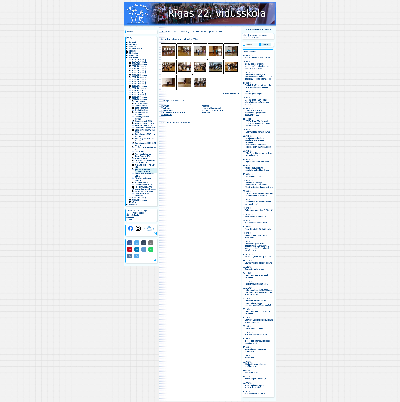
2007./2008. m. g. (139, 99)
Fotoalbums (134, 57)
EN (131, 38)
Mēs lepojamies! (252, 372)
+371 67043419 (137, 213)
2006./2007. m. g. (139, 198)
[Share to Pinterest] (129, 249)
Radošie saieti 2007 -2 (144, 123)
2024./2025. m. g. (139, 62)
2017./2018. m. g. (139, 77)
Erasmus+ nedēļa (254, 183)
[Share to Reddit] (143, 249)
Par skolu (133, 44)
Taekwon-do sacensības (255, 216)
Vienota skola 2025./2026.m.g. (259, 290)
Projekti (132, 51)
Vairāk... (129, 220)
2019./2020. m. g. (139, 73)
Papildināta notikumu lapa (256, 284)
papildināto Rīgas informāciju (258, 79)
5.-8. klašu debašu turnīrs (256, 223)
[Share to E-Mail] (150, 242)
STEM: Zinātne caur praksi (258, 123)
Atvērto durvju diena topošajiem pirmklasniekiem (257, 169)
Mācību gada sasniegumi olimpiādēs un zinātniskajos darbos (257, 102)
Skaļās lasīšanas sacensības (259, 153)
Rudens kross (141, 106)
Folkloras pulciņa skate (256, 185)
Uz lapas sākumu (229, 93)
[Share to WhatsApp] (150, 249)
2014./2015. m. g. (139, 84)
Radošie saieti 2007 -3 (144, 125)
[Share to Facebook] (129, 242)
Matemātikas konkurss (256, 145)
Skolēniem (133, 53)
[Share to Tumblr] (143, 242)
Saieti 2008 (140, 152)
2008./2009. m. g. (139, 97)
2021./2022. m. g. (139, 68)
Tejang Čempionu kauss (255, 269)
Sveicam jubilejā (142, 103)
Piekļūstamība (167, 110)
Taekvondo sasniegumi (256, 195)
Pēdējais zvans (141, 182)
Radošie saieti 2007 (143, 121)
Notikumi (133, 46)
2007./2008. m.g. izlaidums (142, 194)
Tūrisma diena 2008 (143, 185)
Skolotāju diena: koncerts (142, 113)
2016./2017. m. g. (139, 79)
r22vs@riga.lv (132, 215)
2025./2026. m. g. (139, 60)
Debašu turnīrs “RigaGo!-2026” (259, 210)
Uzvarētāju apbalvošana (145, 189)
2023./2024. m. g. (139, 64)
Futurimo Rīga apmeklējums (257, 132)
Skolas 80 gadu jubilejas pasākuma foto (255, 365)
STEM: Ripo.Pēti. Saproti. (257, 121)
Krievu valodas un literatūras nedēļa (143, 155)
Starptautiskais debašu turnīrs (259, 193)
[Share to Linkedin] (136, 249)
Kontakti (133, 204)
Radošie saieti (135, 49)
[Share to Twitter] (136, 242)
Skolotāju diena (141, 110)
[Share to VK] (129, 256)
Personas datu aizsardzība (173, 112)
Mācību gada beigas (254, 94)
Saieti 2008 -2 (141, 163)
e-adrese (130, 217)
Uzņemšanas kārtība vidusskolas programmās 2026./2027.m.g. (256, 113)
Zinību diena (140, 101)
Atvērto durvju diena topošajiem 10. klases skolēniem (254, 140)
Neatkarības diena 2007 (145, 128)
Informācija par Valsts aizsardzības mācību (254, 386)
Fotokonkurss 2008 (143, 187)
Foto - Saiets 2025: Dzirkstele (258, 229)
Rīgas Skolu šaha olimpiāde (257, 162)
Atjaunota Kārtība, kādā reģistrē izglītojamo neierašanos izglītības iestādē (258, 303)
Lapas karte (166, 115)
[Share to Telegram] (136, 256)
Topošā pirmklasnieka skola (257, 58)
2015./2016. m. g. (139, 82)
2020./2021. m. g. (139, 71)
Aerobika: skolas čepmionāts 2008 (142, 170)
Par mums (166, 106)
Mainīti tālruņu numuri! (255, 393)
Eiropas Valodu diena (254, 328)
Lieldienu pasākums (254, 176)
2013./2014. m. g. (139, 86)
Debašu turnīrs (252, 126)
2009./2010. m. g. (139, 95)
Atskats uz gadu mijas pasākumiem (255, 245)
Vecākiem (133, 55)
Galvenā (132, 42)
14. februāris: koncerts (145, 160)
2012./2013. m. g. (139, 88)
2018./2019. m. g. (139, 75)
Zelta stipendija (141, 108)
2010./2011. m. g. (139, 92)
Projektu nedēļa (142, 158)
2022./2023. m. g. (139, 66)
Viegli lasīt (165, 108)
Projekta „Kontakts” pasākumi (258, 257)
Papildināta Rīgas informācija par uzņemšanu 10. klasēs (258, 86)
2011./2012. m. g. (139, 90)
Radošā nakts (252, 155)
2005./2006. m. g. (139, 200)
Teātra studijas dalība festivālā (259, 187)
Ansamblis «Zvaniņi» (144, 191)
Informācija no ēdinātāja (255, 379)
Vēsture (135, 202)
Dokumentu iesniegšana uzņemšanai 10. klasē (255, 75)
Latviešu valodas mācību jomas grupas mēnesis (259, 321)
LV (127, 38)
